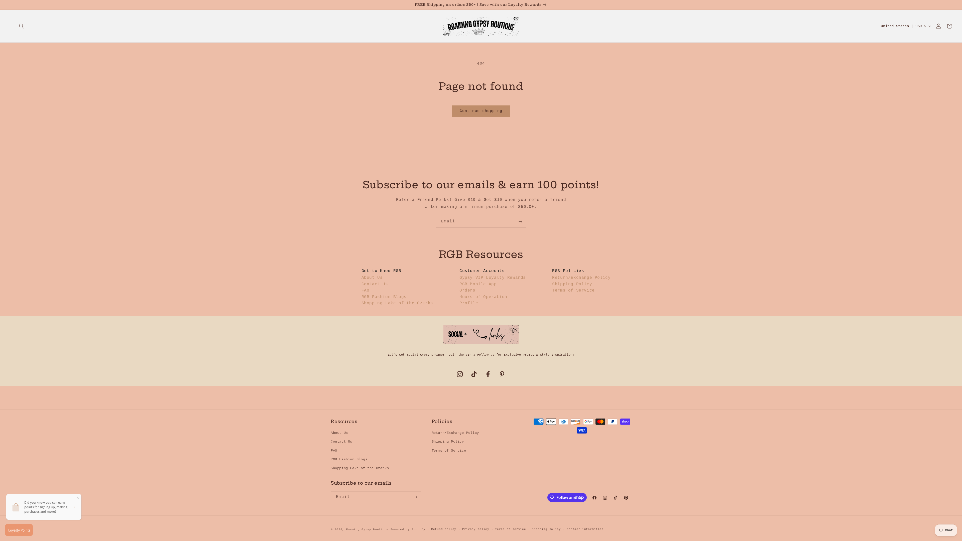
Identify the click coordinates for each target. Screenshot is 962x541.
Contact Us (375, 284)
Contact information (585, 529)
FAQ (366, 290)
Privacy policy (475, 529)
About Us (372, 278)
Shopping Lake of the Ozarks (397, 303)
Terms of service (510, 529)
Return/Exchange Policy (581, 278)
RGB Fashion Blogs (384, 297)
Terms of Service (573, 290)
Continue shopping (481, 111)
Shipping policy (546, 529)
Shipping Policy (572, 284)
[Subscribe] (520, 221)
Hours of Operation (483, 297)
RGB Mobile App (478, 284)
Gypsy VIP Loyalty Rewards (492, 278)
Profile (468, 303)
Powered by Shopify (408, 529)
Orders (467, 290)
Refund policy (443, 529)
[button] (10, 26)
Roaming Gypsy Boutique (367, 529)
